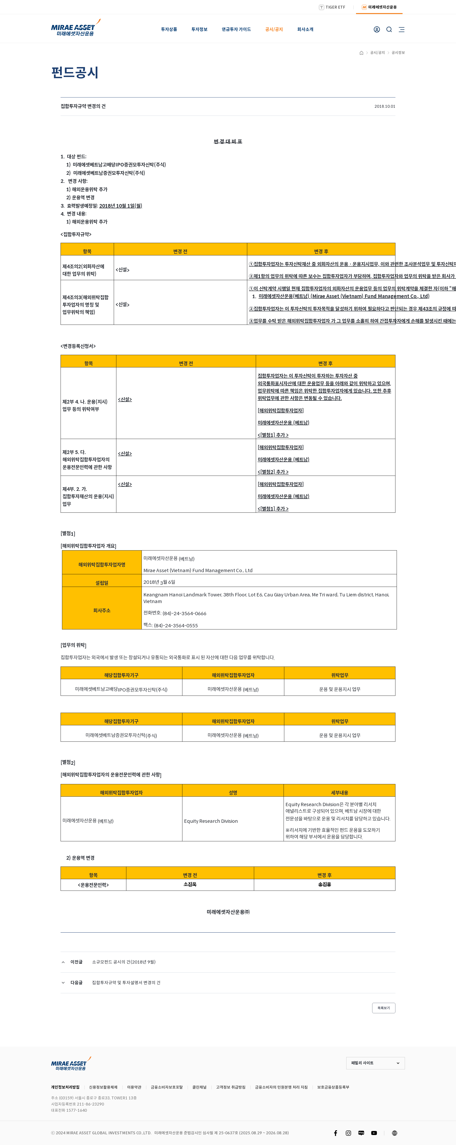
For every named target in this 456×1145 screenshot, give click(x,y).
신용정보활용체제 (103, 1087)
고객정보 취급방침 (231, 1087)
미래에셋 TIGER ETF (71, 1063)
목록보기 (384, 1008)
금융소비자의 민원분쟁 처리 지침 (281, 1087)
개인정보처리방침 (65, 1087)
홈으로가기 (361, 53)
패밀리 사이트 (362, 1063)
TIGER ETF (335, 7)
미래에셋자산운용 (382, 7)
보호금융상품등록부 (333, 1087)
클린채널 (199, 1087)
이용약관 (134, 1087)
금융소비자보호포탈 (167, 1087)
